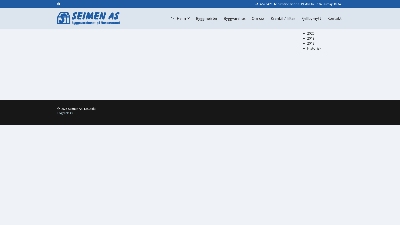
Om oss (258, 18)
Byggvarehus (235, 18)
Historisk (314, 48)
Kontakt (335, 18)
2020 (311, 33)
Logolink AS (65, 113)
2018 (311, 43)
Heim (181, 18)
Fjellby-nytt (311, 18)
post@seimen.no (288, 4)
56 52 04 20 (265, 4)
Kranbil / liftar (283, 18)
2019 (311, 38)
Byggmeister (207, 18)
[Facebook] (58, 4)
